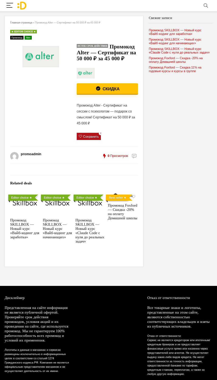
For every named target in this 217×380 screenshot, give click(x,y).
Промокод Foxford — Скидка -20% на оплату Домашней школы (122, 211)
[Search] (206, 5)
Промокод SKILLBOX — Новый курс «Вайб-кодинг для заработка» (24, 228)
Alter (28, 37)
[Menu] (10, 5)
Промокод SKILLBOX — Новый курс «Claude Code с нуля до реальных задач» (89, 230)
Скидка (110, 88)
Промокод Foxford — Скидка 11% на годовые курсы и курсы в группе (175, 69)
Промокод (16, 37)
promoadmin (31, 154)
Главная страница (21, 22)
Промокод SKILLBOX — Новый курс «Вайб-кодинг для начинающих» (57, 228)
